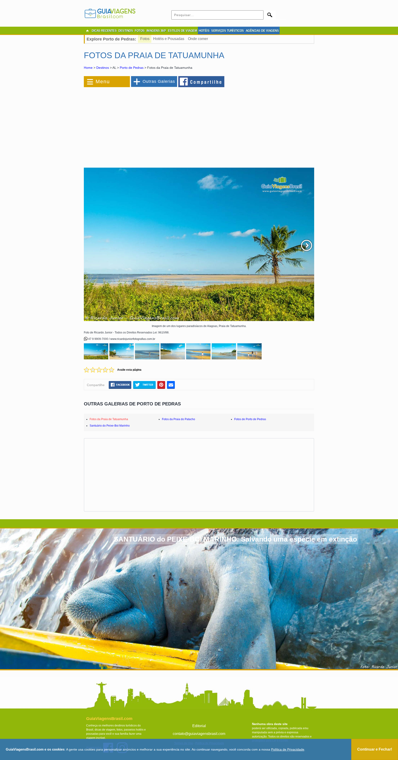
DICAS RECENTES (104, 30)
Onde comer (198, 39)
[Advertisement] (134, 125)
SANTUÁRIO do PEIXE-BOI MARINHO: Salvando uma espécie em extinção (235, 539)
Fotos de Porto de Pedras (250, 419)
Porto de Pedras (131, 67)
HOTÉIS (204, 30)
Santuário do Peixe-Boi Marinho (110, 425)
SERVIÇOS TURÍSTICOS (227, 30)
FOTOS (140, 30)
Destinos (102, 67)
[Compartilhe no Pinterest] (161, 384)
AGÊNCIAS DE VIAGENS (262, 30)
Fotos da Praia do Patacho (178, 419)
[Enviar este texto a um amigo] (171, 384)
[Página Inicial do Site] (87, 31)
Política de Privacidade (287, 749)
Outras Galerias (159, 81)
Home (88, 67)
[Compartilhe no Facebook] (202, 81)
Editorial (199, 726)
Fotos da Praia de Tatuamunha (109, 419)
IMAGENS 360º (156, 30)
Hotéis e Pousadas (168, 39)
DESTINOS (125, 30)
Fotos (144, 39)
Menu (103, 81)
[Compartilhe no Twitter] (144, 384)
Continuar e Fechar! (374, 749)
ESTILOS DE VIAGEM (182, 30)
